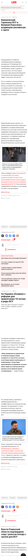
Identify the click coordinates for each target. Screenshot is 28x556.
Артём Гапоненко (6, 198)
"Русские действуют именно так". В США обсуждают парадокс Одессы (13, 279)
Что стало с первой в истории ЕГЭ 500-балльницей (12, 263)
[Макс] (6, 235)
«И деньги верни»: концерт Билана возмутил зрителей (11, 268)
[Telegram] (10, 235)
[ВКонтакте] (13, 235)
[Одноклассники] (17, 235)
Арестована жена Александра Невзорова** (14, 258)
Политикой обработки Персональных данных (11, 7)
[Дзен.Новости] (2, 235)
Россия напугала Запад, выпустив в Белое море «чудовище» (13, 274)
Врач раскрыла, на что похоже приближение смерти (10, 285)
